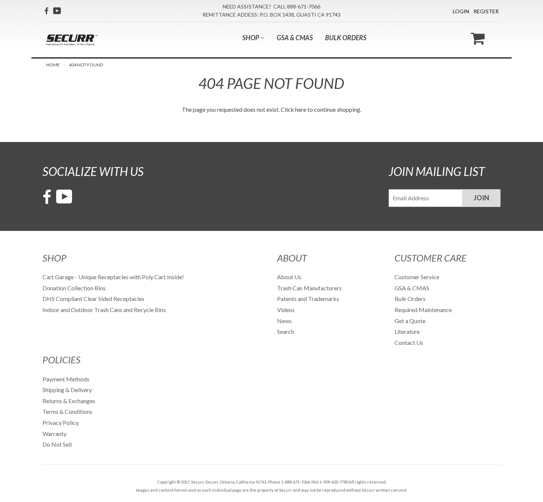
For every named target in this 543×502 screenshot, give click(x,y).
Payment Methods (65, 378)
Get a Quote (410, 320)
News (284, 320)
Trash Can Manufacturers (309, 287)
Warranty (54, 433)
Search (285, 331)
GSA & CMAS (295, 38)
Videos (286, 309)
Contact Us (409, 342)
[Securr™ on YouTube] (57, 10)
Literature (407, 331)
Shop (251, 38)
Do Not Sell (57, 444)
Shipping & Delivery (67, 389)
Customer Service (417, 276)
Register (486, 11)
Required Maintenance (423, 309)
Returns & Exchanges (68, 400)
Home (53, 64)
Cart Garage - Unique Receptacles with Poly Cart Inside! (113, 276)
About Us (289, 276)
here (300, 109)
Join (481, 198)
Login (461, 11)
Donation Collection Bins (74, 287)
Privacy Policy (60, 422)
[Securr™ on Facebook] (46, 10)
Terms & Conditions (67, 411)
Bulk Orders (345, 38)
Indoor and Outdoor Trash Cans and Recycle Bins (104, 309)
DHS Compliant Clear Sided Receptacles (93, 298)
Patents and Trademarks (308, 298)
